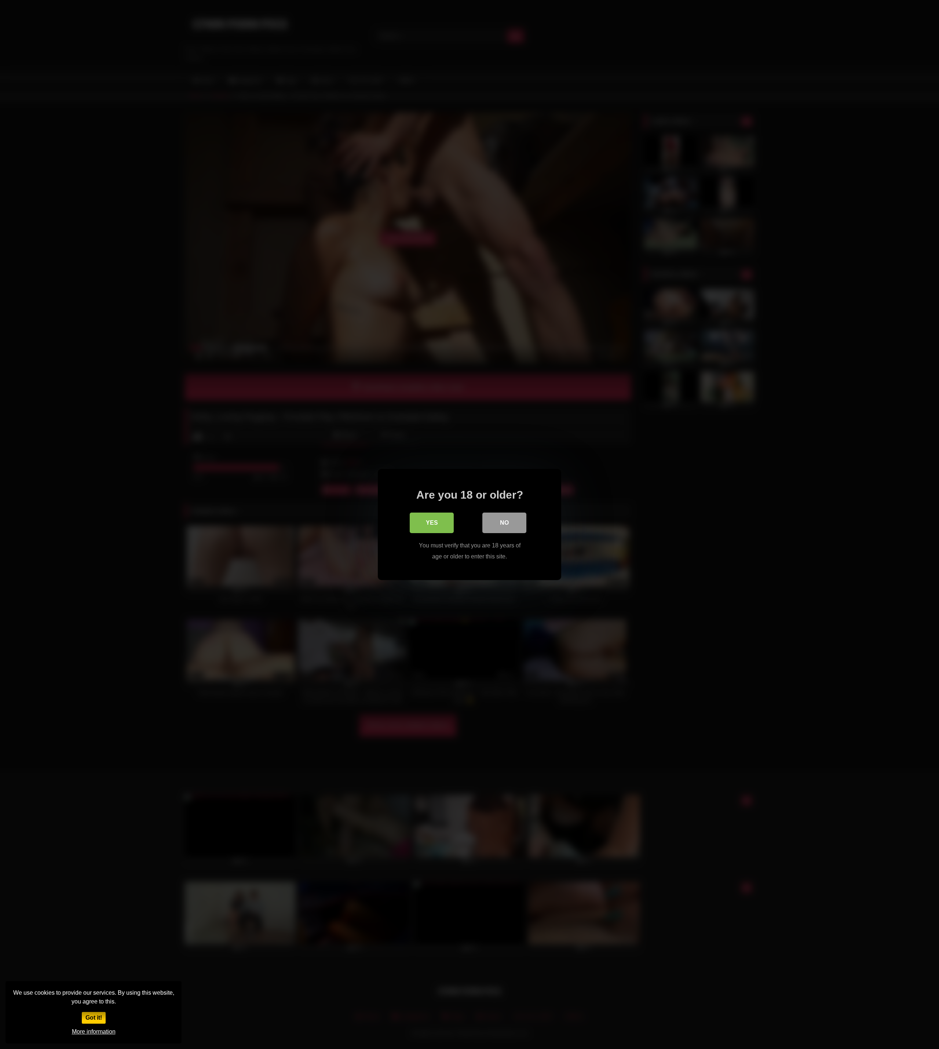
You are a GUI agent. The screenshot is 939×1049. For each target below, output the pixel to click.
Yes (432, 523)
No (504, 523)
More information (94, 1031)
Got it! (93, 1018)
